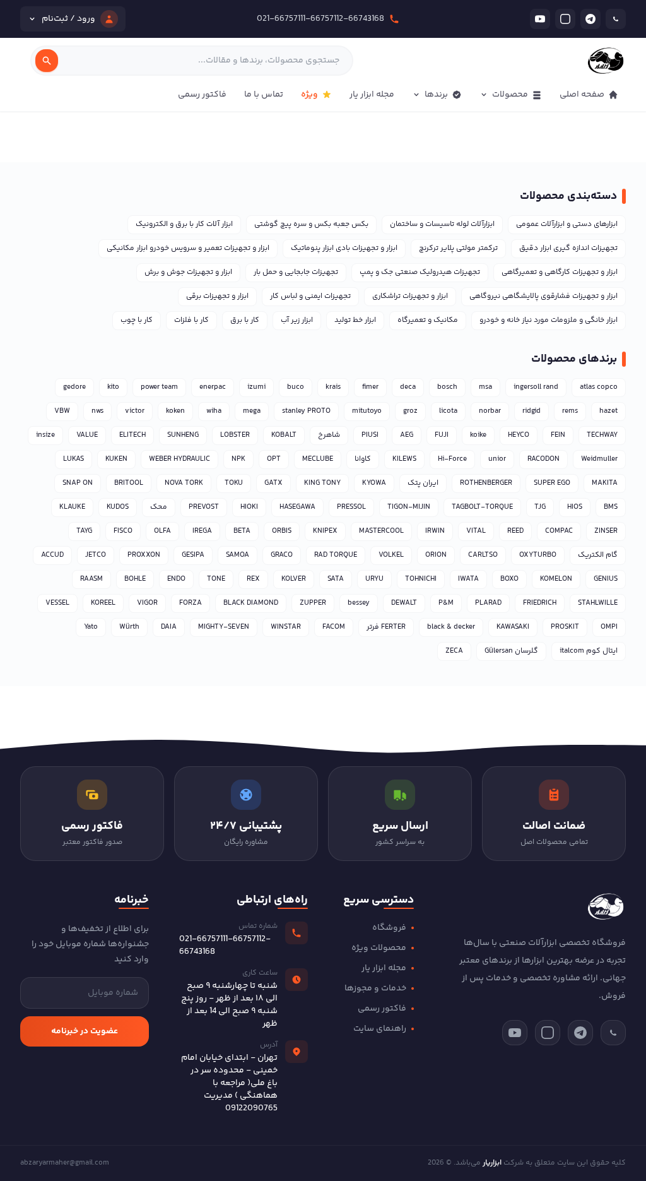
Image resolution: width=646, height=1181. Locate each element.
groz (410, 411)
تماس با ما (263, 95)
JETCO (95, 555)
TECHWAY (602, 435)
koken (175, 411)
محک (158, 507)
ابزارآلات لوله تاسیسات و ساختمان (442, 224)
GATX (273, 483)
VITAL (476, 531)
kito (113, 387)
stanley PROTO (306, 411)
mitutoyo (367, 411)
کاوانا (363, 459)
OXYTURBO (537, 555)
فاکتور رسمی (202, 95)
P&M (446, 603)
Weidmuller (599, 459)
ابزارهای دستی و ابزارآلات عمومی (567, 224)
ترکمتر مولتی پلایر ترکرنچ (458, 248)
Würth (129, 627)
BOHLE (135, 579)
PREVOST (204, 507)
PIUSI (370, 435)
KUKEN (116, 459)
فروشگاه (389, 928)
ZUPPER (313, 603)
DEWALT (404, 603)
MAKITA (605, 483)
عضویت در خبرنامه (84, 1031)
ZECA (454, 651)
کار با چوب (136, 320)
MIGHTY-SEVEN (223, 627)
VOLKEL (391, 555)
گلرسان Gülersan (511, 651)
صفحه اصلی (582, 95)
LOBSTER (235, 435)
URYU (374, 579)
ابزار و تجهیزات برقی (217, 296)
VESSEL (57, 603)
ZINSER (606, 531)
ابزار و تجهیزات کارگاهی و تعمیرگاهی (560, 272)
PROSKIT (565, 627)
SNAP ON (77, 483)
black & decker (451, 627)
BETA (241, 531)
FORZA (190, 603)
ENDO (176, 579)
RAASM (91, 579)
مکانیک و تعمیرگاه (427, 320)
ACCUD (52, 555)
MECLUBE (317, 459)
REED (515, 531)
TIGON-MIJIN (408, 507)
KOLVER (293, 579)
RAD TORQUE (335, 555)
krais (333, 387)
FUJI (442, 435)
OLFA (162, 531)
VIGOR (147, 603)
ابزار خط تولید (355, 320)
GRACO (282, 555)
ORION (436, 555)
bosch (447, 387)
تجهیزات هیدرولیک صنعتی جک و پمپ (420, 272)
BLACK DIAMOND (250, 603)
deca (408, 387)
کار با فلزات (191, 320)
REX (253, 579)
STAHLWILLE (598, 603)
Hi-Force (452, 459)
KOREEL (103, 603)
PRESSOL (351, 507)
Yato (91, 627)
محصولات (510, 95)
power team (159, 387)
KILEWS (404, 459)
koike (478, 435)
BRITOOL (128, 483)
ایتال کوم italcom (589, 651)
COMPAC (559, 531)
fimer (370, 387)
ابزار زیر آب (297, 320)
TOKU (234, 483)
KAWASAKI (512, 627)
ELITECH (132, 435)
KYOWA (374, 483)
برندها (436, 95)
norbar (490, 411)
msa (485, 387)
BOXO (509, 579)
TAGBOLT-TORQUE (482, 507)
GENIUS (606, 579)
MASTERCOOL (381, 531)
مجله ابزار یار (371, 95)
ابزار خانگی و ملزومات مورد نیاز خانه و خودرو (548, 320)
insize (45, 435)
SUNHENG (183, 435)
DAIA (169, 627)
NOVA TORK (184, 483)
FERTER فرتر (386, 627)
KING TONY (322, 483)
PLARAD (488, 603)
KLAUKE (72, 507)
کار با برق (244, 320)
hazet (608, 411)
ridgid (531, 411)
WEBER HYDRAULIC (179, 459)
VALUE (87, 435)
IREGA (202, 531)
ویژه (309, 95)
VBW (62, 411)
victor (134, 411)
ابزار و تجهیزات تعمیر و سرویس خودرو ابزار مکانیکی (188, 248)
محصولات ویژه (378, 948)
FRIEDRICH (539, 603)
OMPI (609, 627)
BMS (611, 507)
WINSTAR (286, 627)
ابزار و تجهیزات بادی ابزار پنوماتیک (344, 248)
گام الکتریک (598, 555)
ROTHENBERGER (486, 483)
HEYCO (518, 435)
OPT (274, 459)
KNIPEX (325, 531)
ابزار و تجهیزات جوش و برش (188, 272)
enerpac (212, 387)
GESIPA (193, 555)
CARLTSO (483, 555)
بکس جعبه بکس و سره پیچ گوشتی (311, 224)
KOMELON (556, 579)
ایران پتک (423, 483)
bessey (359, 603)
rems (570, 411)
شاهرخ (329, 435)
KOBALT (284, 435)
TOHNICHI (421, 579)
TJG (540, 507)
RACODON (543, 459)
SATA (335, 579)
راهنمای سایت (379, 1029)
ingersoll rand (536, 387)
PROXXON (143, 555)
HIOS (574, 507)
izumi (256, 387)
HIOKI (249, 507)
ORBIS (281, 531)
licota (448, 411)
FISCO (123, 531)
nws (97, 411)
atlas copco (599, 387)
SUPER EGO (552, 483)
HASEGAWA (297, 507)
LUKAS (73, 459)
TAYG (84, 531)
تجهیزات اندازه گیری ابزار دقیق (568, 248)
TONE (216, 579)
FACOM (333, 627)
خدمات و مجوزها (375, 988)
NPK (238, 459)
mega (252, 411)
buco (295, 387)
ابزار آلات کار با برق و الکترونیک (184, 224)
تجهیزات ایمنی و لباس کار (310, 296)
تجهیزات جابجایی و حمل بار (296, 272)
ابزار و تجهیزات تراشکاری (410, 296)
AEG (406, 435)
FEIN (558, 435)
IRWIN (435, 531)
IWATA (468, 579)
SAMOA (237, 555)
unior (497, 459)
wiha (213, 411)
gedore (74, 387)
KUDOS (118, 507)
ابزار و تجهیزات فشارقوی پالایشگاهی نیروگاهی (543, 296)
